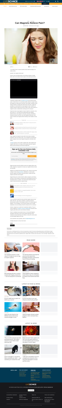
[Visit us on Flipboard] (40, 1)
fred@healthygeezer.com (30, 218)
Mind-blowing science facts (46, 377)
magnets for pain (25, 100)
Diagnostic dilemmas (22, 374)
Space (31, 3)
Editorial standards (23, 399)
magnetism (12, 225)
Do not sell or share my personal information (49, 400)
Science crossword (55, 6)
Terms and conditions (49, 394)
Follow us (31, 66)
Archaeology (12, 3)
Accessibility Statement (12, 394)
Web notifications (49, 397)
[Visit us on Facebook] (34, 1)
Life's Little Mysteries (22, 371)
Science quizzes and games (46, 371)
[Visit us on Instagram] (37, 1)
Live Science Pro (46, 6)
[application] (23, 88)
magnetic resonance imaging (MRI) (24, 208)
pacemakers (21, 171)
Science (21, 3)
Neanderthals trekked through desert (35, 6)
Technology (35, 3)
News (38, 25)
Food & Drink (32, 21)
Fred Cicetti (26, 25)
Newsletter (35, 66)
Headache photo (10, 64)
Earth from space (22, 373)
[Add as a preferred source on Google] (31, 390)
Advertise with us (36, 397)
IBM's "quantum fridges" (23, 6)
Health (17, 3)
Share (12, 66)
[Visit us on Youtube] (38, 1)
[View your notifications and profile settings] (55, 1)
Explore (39, 3)
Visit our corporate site (48, 387)
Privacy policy (10, 397)
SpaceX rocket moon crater (13, 6)
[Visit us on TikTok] (42, 1)
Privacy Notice (13, 159)
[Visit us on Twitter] (35, 1)
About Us (34, 394)
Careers (8, 399)
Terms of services (21, 158)
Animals (7, 3)
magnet (12, 142)
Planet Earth (26, 3)
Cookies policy (22, 397)
